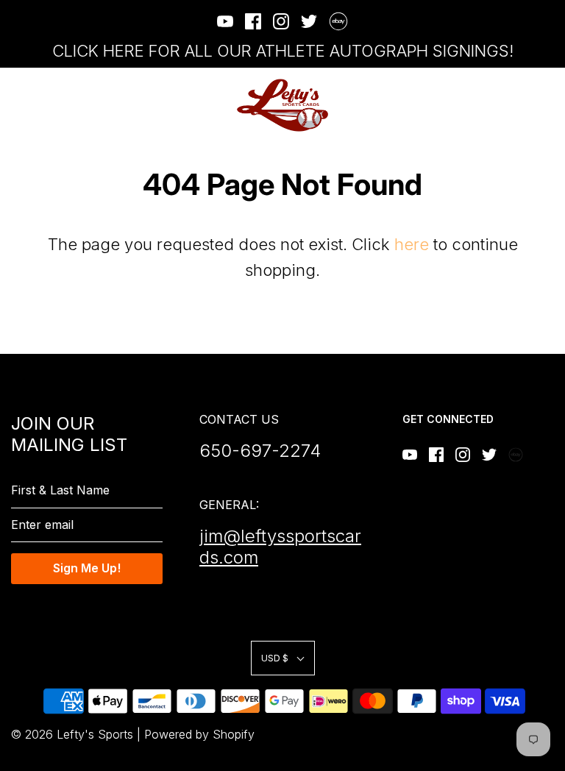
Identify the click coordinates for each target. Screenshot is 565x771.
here (411, 244)
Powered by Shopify (199, 734)
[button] (283, 658)
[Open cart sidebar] (545, 105)
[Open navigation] (20, 105)
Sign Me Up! (87, 568)
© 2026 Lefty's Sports (72, 734)
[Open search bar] (504, 105)
